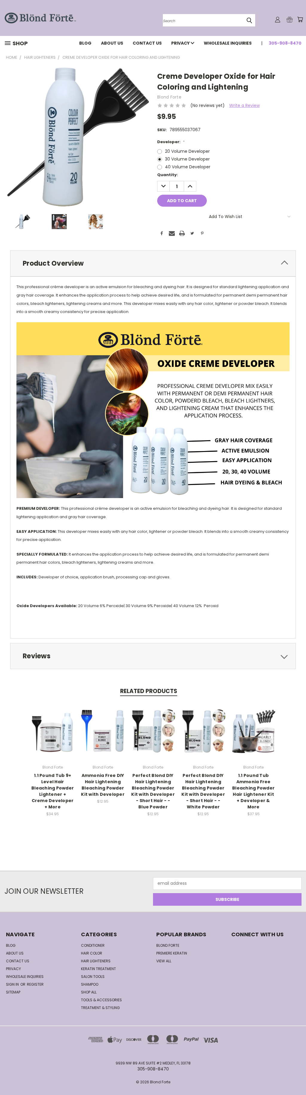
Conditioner (93, 945)
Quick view (52, 724)
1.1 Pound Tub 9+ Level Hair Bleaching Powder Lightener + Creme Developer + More (52, 791)
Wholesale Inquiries (228, 43)
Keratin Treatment (98, 968)
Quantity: (167, 175)
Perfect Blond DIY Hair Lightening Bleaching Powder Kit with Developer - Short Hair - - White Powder (203, 791)
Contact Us (147, 43)
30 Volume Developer (187, 159)
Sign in (13, 984)
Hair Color (91, 953)
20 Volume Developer (187, 151)
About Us (112, 43)
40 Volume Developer (187, 167)
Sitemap (13, 992)
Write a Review (244, 105)
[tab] (153, 263)
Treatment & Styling (100, 1007)
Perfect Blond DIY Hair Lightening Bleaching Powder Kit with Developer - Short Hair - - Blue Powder (153, 791)
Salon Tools (93, 976)
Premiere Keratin (171, 953)
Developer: (171, 142)
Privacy (181, 43)
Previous (297, 1076)
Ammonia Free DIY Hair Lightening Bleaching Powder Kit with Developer (103, 784)
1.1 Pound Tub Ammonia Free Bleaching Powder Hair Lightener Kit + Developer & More (253, 791)
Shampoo (89, 984)
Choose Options (53, 735)
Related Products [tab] (148, 691)
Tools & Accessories (101, 999)
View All (163, 961)
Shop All (89, 992)
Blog (85, 43)
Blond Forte (167, 945)
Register (35, 984)
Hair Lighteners (96, 961)
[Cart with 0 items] (300, 19)
